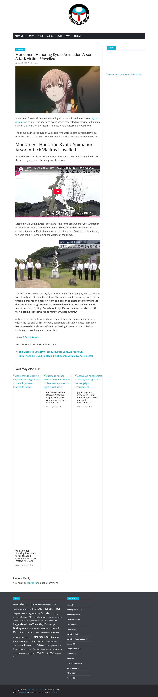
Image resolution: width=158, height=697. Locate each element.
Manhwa (70, 653)
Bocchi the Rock (41, 604)
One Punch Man (32, 632)
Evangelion (31, 613)
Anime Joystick (72, 610)
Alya (15, 604)
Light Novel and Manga (76, 639)
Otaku (59, 36)
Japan (67, 36)
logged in (32, 582)
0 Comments (34, 63)
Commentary (72, 619)
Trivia (31, 36)
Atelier (20, 604)
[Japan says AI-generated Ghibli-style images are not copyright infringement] (88, 375)
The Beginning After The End (31, 649)
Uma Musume (44, 653)
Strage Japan (72, 668)
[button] (24, 36)
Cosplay (70, 629)
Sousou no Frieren (34, 645)
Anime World (20, 49)
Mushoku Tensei (30, 624)
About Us (19, 36)
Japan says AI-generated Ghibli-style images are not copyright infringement (88, 397)
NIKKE (36, 628)
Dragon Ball (53, 609)
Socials (77, 36)
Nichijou (31, 628)
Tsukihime (30, 653)
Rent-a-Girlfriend (29, 641)
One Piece (19, 632)
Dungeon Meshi (19, 614)
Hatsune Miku (27, 617)
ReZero (41, 641)
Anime (40, 36)
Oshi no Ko (39, 637)
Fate (38, 614)
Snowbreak (19, 646)
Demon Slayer (38, 609)
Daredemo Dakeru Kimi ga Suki (22, 609)
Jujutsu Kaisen (42, 617)
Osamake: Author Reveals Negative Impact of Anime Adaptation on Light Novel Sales (56, 397)
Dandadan (51, 604)
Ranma (17, 641)
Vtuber (69, 678)
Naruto (25, 628)
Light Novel (71, 634)
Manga (50, 36)
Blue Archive (29, 604)
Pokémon (53, 637)
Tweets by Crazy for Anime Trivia (124, 74)
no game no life (44, 628)
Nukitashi (55, 628)
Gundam (46, 613)
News (69, 658)
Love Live (44, 620)
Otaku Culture (72, 663)
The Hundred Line (48, 649)
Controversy (72, 624)
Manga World (72, 649)
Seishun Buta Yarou (51, 642)
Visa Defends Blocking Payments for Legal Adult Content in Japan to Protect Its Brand (25, 555)
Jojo (35, 617)
